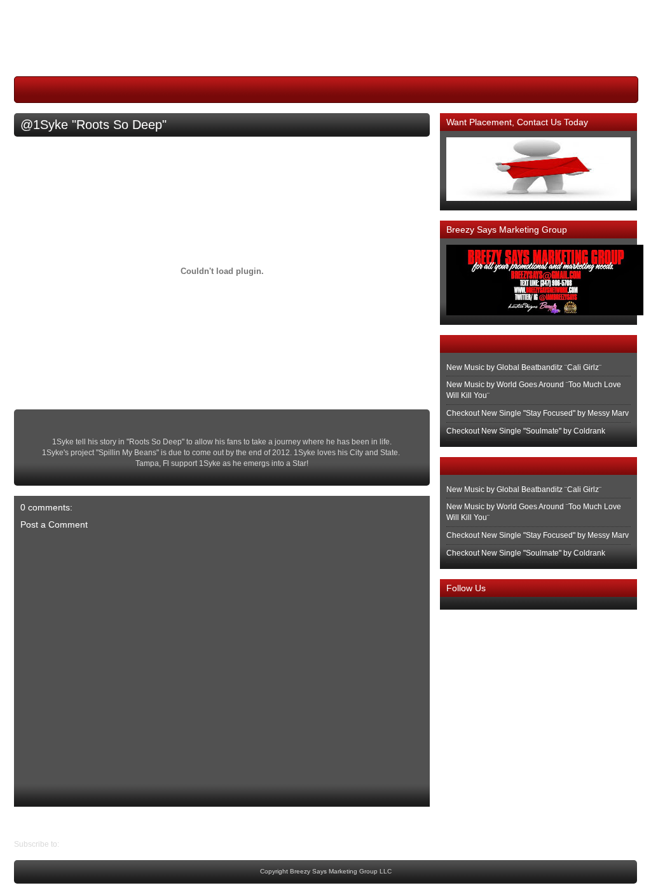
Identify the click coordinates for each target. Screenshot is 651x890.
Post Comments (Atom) (100, 844)
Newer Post (420, 822)
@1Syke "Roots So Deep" (93, 125)
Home (225, 822)
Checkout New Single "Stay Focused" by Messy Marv (537, 413)
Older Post (32, 822)
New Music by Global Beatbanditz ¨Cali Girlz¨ (523, 367)
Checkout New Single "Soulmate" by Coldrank (525, 431)
